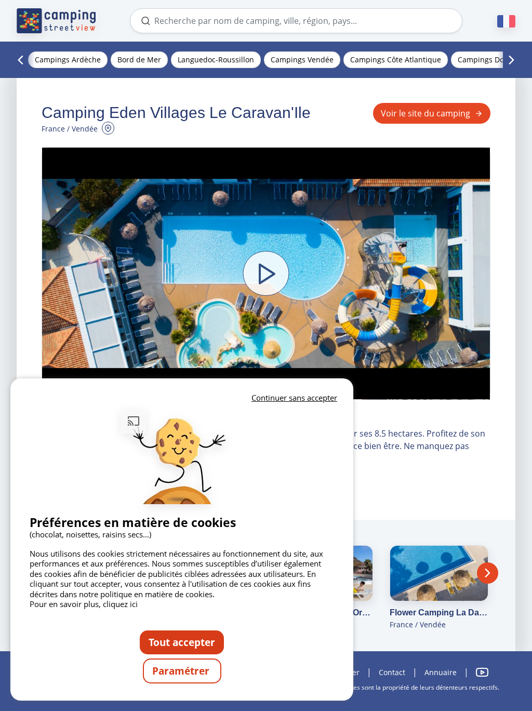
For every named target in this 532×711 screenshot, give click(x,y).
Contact (392, 672)
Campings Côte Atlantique (395, 59)
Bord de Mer (139, 59)
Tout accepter (182, 642)
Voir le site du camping (425, 113)
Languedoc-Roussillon (216, 59)
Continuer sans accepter (294, 397)
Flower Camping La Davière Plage (439, 612)
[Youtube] (482, 672)
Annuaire (440, 672)
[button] (266, 274)
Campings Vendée (302, 59)
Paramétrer (182, 670)
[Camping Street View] (56, 20)
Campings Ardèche (68, 59)
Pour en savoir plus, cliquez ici (84, 604)
